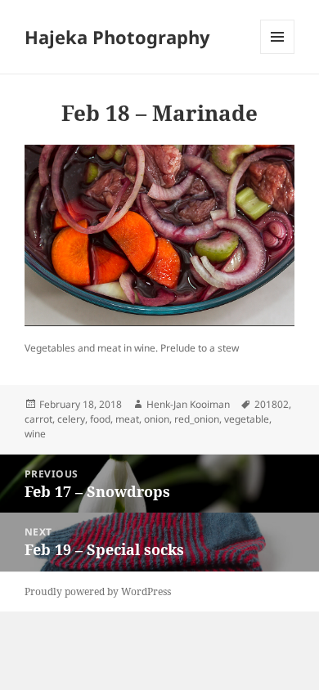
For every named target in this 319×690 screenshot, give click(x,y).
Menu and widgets (277, 53)
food (100, 419)
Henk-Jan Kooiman (188, 404)
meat (127, 419)
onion (156, 419)
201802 (271, 404)
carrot (38, 419)
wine (35, 434)
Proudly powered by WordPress (98, 591)
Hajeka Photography (117, 37)
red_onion (196, 419)
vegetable (246, 419)
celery (71, 419)
